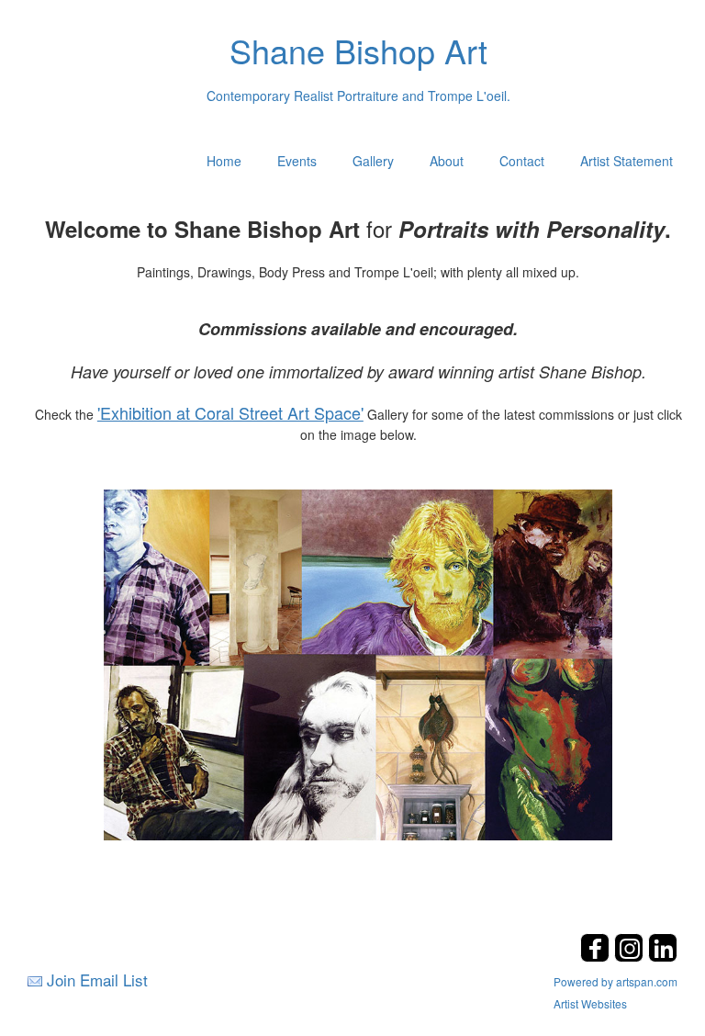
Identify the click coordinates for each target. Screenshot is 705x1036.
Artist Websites (590, 1003)
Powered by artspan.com (615, 981)
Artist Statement (626, 161)
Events (297, 161)
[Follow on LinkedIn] (662, 956)
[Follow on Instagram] (631, 956)
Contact (521, 161)
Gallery (373, 161)
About (447, 161)
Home (224, 161)
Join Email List (97, 979)
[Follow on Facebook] (597, 956)
